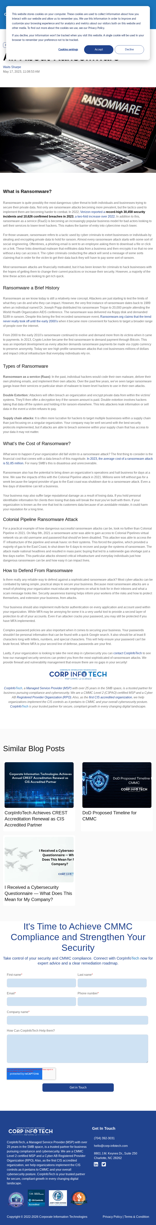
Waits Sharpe (12, 67)
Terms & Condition (136, 1216)
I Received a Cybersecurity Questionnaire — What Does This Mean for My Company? (38, 893)
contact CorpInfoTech (128, 653)
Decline (129, 49)
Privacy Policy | (113, 1216)
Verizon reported (91, 212)
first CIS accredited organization (110, 697)
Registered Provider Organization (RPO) (44, 697)
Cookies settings (68, 49)
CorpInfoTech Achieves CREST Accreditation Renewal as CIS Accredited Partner (36, 818)
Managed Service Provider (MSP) (49, 688)
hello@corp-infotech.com (111, 1145)
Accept (99, 49)
